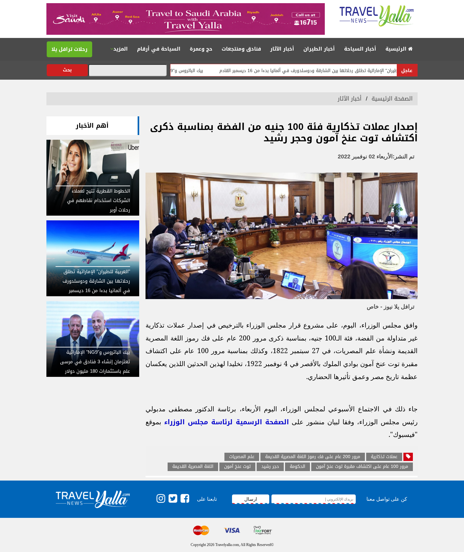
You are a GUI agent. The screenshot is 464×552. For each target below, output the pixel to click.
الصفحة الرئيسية (392, 98)
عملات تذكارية (384, 457)
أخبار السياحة (360, 49)
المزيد (120, 49)
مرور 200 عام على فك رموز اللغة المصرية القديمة (312, 457)
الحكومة (297, 467)
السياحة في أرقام (159, 49)
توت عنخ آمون (237, 467)
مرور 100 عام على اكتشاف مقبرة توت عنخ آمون (362, 467)
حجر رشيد (270, 467)
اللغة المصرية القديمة (192, 467)
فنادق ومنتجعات (241, 49)
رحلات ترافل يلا (69, 49)
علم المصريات (241, 457)
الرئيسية (396, 49)
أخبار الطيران (319, 49)
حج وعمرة (201, 49)
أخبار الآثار (282, 49)
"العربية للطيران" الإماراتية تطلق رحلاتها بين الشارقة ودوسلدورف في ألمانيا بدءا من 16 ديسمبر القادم (338, 70)
